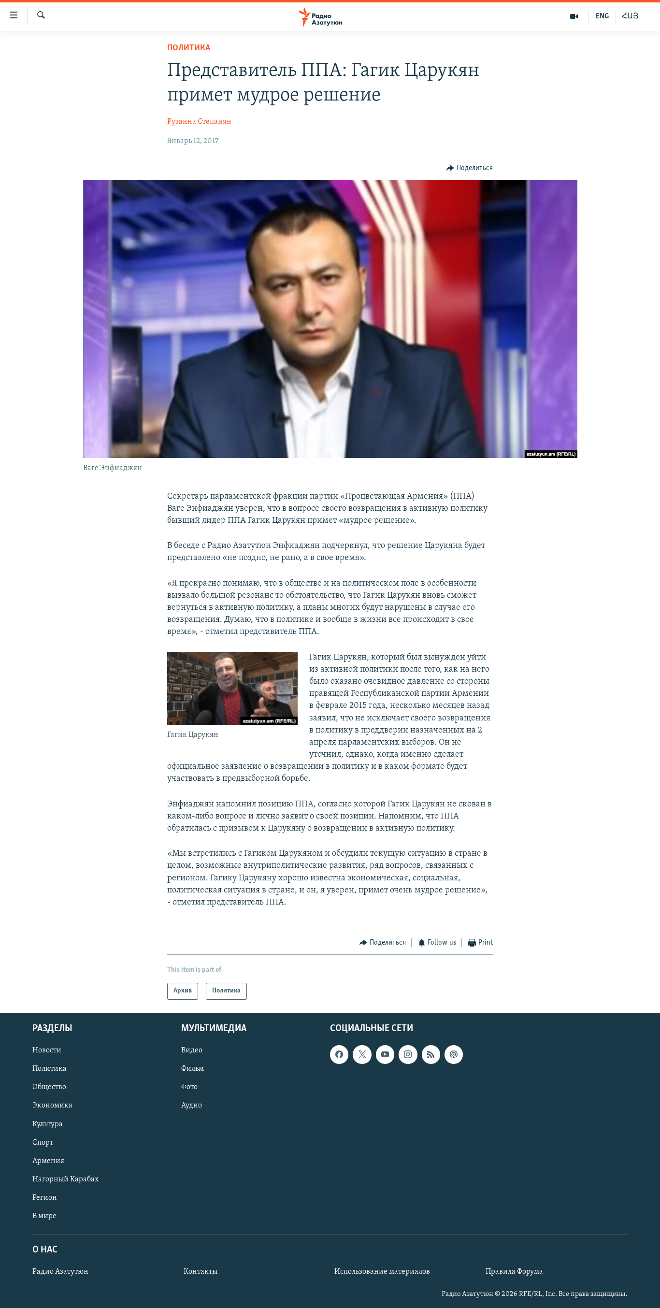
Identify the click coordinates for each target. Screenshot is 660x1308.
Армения (48, 1160)
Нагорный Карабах (65, 1179)
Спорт (42, 1142)
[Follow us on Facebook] (339, 1054)
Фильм (192, 1069)
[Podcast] (454, 1054)
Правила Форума (514, 1272)
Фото (189, 1087)
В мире (44, 1216)
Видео (191, 1050)
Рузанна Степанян (199, 122)
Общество (49, 1087)
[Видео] (574, 16)
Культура (47, 1124)
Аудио (191, 1105)
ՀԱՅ (630, 16)
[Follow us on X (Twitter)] (362, 1054)
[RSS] (431, 1054)
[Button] (469, 168)
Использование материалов (382, 1272)
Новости (46, 1050)
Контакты (200, 1272)
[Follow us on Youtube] (385, 1054)
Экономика (52, 1105)
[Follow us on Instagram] (408, 1054)
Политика (188, 48)
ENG (602, 16)
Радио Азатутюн (60, 1272)
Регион (44, 1197)
